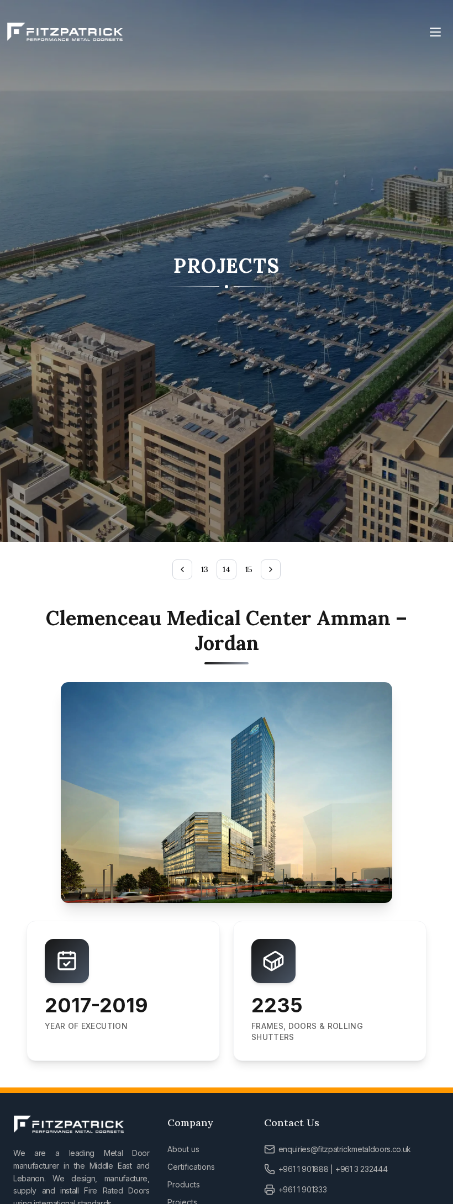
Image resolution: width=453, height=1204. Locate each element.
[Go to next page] (271, 569)
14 (226, 569)
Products (183, 1184)
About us (183, 1149)
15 (248, 569)
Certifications (191, 1166)
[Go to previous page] (182, 569)
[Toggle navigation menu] (435, 32)
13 (204, 569)
